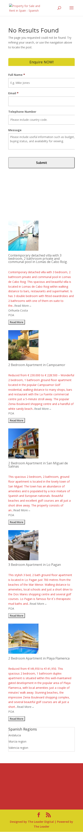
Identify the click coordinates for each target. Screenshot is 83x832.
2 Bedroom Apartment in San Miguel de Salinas (38, 465)
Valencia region (18, 748)
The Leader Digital (41, 822)
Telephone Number (22, 112)
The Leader (41, 826)
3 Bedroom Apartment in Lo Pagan (34, 564)
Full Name (16, 75)
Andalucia (14, 735)
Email (13, 93)
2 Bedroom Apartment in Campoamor (36, 365)
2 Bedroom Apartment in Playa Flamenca (39, 658)
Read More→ (23, 305)
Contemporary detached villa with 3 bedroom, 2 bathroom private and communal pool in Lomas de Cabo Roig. (37, 258)
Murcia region (17, 741)
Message (15, 130)
